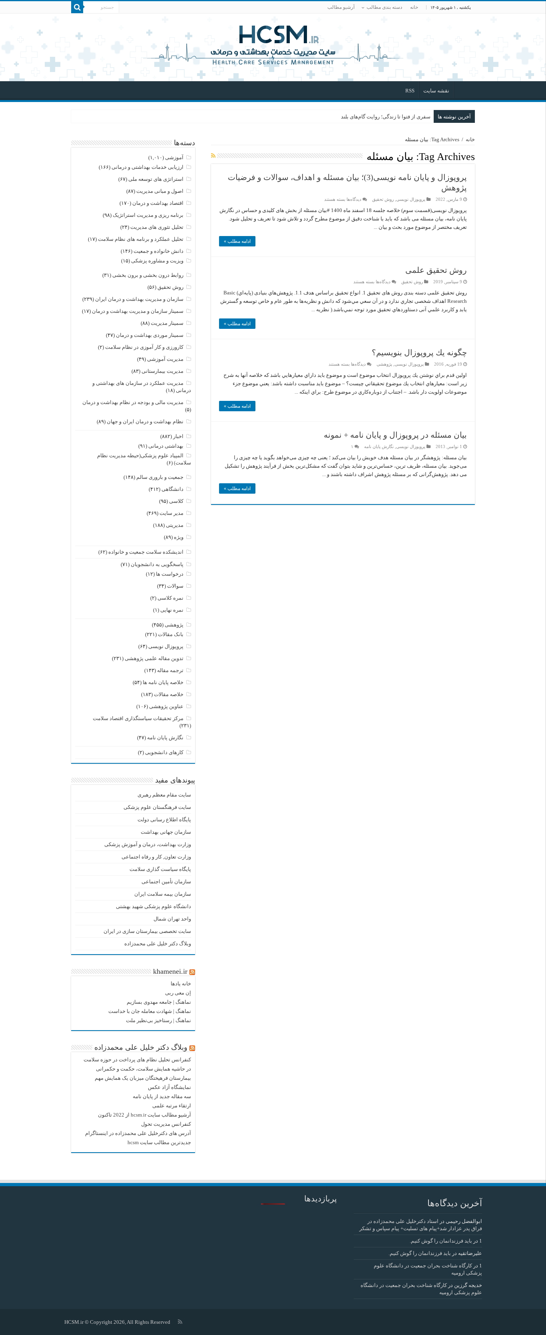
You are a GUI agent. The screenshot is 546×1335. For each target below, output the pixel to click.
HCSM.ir (74, 1322)
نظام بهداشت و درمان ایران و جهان (145, 421)
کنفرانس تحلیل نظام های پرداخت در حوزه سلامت (137, 1060)
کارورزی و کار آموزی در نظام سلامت (144, 347)
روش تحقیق (383, 199)
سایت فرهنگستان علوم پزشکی (157, 807)
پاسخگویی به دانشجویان (157, 564)
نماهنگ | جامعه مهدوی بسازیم (159, 1002)
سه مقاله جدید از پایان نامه (162, 1096)
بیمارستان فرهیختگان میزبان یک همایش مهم (143, 1078)
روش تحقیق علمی (436, 270)
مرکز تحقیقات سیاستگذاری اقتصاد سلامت (138, 718)
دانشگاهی (172, 489)
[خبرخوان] (213, 156)
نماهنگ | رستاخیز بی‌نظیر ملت (158, 1020)
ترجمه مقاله (170, 670)
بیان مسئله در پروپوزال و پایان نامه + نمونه (395, 434)
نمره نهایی (171, 610)
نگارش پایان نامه (379, 446)
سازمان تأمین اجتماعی (166, 882)
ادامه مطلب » (237, 241)
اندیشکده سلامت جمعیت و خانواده (145, 552)
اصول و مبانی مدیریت (159, 191)
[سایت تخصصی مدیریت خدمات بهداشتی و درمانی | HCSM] (273, 44)
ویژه (178, 537)
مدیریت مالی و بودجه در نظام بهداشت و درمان (132, 402)
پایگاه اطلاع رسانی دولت (164, 820)
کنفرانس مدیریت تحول (166, 1124)
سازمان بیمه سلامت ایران (162, 894)
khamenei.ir (170, 971)
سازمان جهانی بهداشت (166, 832)
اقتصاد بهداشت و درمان (157, 203)
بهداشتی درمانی (165, 446)
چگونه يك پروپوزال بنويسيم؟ (419, 352)
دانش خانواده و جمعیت (158, 251)
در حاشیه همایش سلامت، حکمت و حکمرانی (143, 1069)
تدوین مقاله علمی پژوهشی (154, 658)
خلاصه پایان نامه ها (163, 682)
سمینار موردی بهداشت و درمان (149, 335)
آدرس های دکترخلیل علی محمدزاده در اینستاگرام (138, 1133)
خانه (414, 7)
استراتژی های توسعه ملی (155, 179)
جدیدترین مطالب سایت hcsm (159, 1142)
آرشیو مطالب (341, 7)
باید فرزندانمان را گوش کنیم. (441, 1241)
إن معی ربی (178, 993)
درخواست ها (169, 574)
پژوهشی (384, 364)
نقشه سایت (436, 91)
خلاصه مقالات (168, 694)
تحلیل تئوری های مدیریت (156, 227)
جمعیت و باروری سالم (159, 477)
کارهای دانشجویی (164, 752)
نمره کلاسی (170, 598)
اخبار (178, 436)
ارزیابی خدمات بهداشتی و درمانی (147, 167)
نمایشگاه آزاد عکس (169, 1087)
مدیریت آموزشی (165, 359)
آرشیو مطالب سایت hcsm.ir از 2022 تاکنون (144, 1115)
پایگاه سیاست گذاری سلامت (160, 869)
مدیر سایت (171, 513)
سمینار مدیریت (167, 323)
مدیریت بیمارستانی (162, 371)
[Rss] (180, 1322)
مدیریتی (174, 525)
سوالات (175, 586)
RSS (409, 91)
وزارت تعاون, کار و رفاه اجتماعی (156, 857)
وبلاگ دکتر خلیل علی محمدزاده (157, 944)
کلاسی (176, 501)
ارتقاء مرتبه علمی (171, 1106)
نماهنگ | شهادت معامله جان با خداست (149, 1011)
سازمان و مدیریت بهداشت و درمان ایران (139, 299)
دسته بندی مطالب (384, 7)
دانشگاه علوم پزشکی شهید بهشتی (153, 906)
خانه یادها (181, 984)
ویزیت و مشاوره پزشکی (157, 261)
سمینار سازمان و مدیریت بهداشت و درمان (137, 311)
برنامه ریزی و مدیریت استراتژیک (148, 215)
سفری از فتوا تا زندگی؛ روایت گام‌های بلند (385, 117)
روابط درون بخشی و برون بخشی (147, 275)
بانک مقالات (170, 634)
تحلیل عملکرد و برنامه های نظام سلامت (140, 239)
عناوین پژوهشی (166, 706)
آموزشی (174, 157)
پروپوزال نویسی (410, 199)
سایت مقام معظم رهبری (164, 795)
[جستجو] (77, 7)
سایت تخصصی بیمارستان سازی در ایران (147, 931)
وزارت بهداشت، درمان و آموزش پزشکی (147, 844)
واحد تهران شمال (172, 919)
